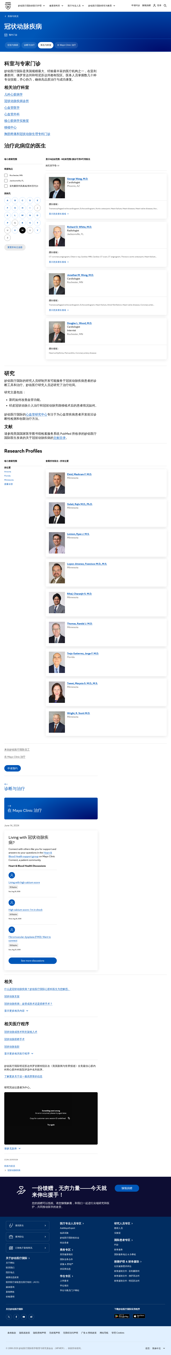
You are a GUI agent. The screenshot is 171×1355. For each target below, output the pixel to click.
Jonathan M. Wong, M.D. (80, 275)
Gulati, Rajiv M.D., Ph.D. (79, 504)
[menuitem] (12, 45)
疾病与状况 (13, 16)
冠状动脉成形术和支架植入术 (20, 1031)
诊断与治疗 (29, 45)
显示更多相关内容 (14, 1010)
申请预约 (12, 768)
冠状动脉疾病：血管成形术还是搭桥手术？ (28, 1003)
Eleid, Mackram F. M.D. (79, 474)
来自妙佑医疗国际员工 (17, 749)
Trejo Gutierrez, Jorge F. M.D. (83, 653)
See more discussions (32, 960)
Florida (7, 475)
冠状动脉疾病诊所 (16, 101)
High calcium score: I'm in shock (25, 909)
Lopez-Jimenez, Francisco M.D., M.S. (87, 563)
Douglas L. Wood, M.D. (79, 323)
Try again (51, 1125)
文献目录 (59, 438)
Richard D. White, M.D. (79, 226)
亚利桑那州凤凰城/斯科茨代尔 (24, 186)
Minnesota (9, 480)
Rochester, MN (16, 175)
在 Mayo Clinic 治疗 (66, 45)
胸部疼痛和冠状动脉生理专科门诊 (27, 134)
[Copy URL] (69, 1118)
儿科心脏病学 (13, 94)
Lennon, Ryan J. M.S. (78, 533)
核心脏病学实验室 (16, 121)
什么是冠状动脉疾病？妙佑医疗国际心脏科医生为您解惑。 (37, 989)
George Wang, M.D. (77, 178)
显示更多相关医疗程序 (17, 1053)
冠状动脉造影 (12, 1046)
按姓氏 (7, 193)
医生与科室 (46, 45)
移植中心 (10, 127)
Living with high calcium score (24, 882)
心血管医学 (12, 107)
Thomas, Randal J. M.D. (79, 623)
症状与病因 (12, 45)
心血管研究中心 (36, 414)
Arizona (7, 471)
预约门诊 (13, 35)
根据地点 (8, 169)
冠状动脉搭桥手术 (14, 1039)
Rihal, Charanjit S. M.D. (79, 593)
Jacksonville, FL (17, 180)
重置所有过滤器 (14, 247)
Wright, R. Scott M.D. (78, 713)
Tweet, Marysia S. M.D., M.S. (82, 683)
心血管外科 (12, 114)
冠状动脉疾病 (23, 26)
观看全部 (8, 484)
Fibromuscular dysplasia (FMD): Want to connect (30, 938)
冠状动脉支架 (12, 996)
